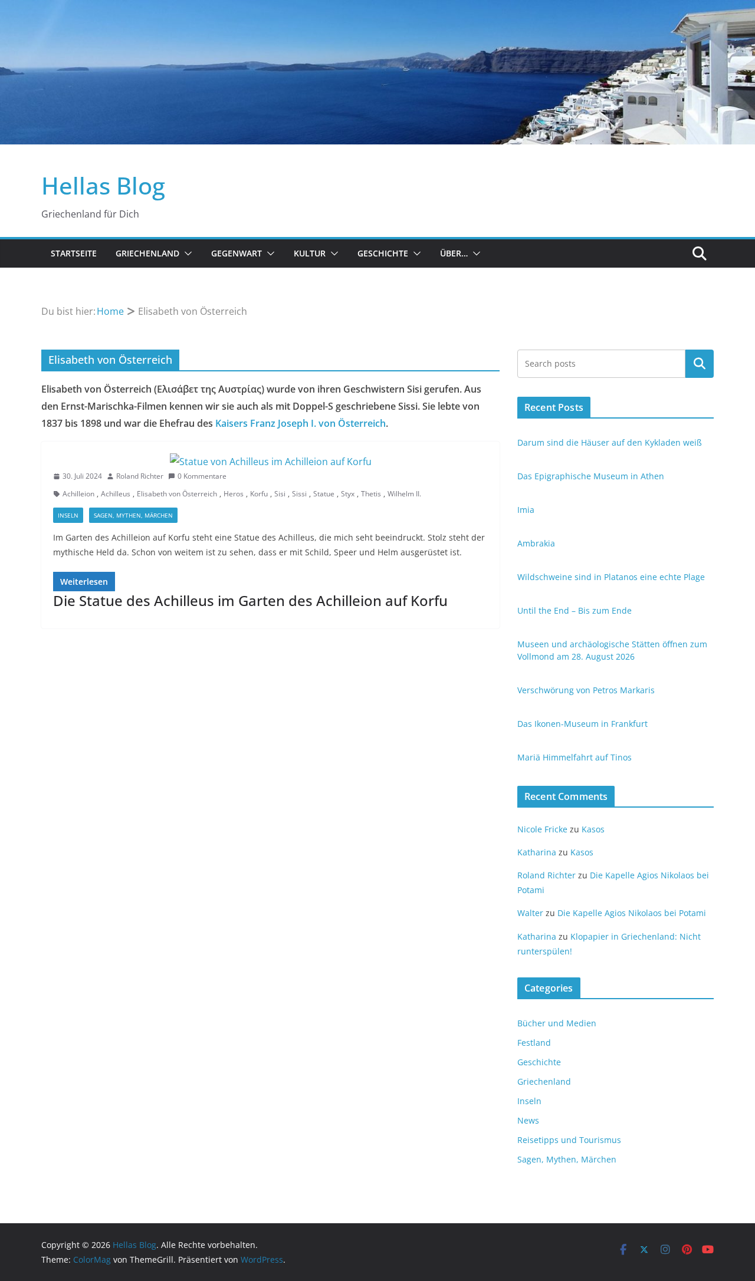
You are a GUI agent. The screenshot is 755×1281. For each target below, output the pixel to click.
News (528, 1120)
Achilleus (115, 494)
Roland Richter (139, 476)
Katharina (536, 852)
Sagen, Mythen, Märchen (133, 515)
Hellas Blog (103, 185)
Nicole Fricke (542, 829)
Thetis (371, 494)
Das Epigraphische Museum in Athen (590, 476)
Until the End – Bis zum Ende (574, 610)
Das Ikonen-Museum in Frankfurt (582, 723)
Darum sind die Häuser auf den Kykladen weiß (609, 442)
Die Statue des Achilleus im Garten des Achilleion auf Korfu (250, 600)
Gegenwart (236, 253)
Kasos (593, 829)
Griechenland (147, 253)
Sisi (279, 494)
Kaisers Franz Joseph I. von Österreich (300, 423)
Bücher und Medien (556, 1023)
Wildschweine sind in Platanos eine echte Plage (611, 576)
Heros (234, 494)
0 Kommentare (202, 476)
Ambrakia (536, 543)
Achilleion (78, 494)
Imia (525, 509)
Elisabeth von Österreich (177, 494)
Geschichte (382, 253)
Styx (347, 494)
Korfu (259, 494)
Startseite (74, 253)
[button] (185, 253)
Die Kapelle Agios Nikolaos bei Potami (631, 912)
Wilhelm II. (404, 494)
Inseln (68, 515)
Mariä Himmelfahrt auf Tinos (574, 757)
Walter (530, 912)
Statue (323, 494)
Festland (534, 1042)
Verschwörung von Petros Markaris (586, 690)
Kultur (310, 253)
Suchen (699, 363)
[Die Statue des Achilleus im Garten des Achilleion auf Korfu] (270, 461)
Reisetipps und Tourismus (569, 1139)
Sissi (299, 494)
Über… (454, 253)
